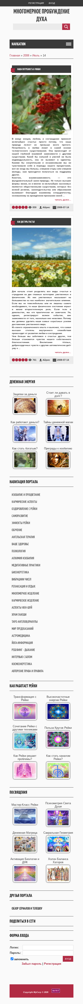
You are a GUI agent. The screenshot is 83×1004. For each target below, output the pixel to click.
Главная (15, 55)
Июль (36, 55)
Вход (52, 3)
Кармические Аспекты (24, 502)
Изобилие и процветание (26, 495)
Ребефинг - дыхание (23, 650)
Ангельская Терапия (23, 537)
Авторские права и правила (27, 671)
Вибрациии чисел (21, 579)
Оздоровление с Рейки (24, 509)
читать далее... (63, 200)
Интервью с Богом (22, 657)
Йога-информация (22, 643)
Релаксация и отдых (23, 586)
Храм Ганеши (19, 614)
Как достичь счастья (26, 221)
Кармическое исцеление (25, 600)
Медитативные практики (26, 565)
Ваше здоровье (20, 544)
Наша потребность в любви (28, 69)
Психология (19, 551)
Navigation (19, 44)
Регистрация (36, 3)
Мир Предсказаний (22, 629)
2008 (26, 55)
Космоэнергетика (22, 664)
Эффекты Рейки (21, 523)
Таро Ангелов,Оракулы (25, 622)
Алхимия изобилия (23, 558)
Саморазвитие (20, 516)
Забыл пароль (32, 963)
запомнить (21, 959)
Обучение (17, 530)
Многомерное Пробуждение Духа (41, 15)
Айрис (46, 207)
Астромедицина (21, 636)
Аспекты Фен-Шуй (22, 607)
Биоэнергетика (20, 572)
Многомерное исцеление (25, 593)
